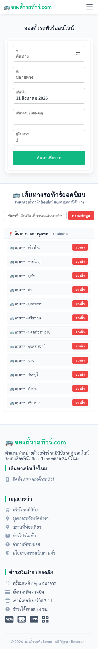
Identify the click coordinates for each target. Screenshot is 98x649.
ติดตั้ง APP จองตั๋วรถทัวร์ (33, 479)
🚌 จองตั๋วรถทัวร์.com (27, 7)
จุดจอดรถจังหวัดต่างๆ (31, 518)
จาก (18, 50)
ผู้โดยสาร (22, 134)
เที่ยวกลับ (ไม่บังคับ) (29, 113)
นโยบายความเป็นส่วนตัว (34, 553)
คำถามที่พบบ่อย (26, 544)
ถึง (17, 71)
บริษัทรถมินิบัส (25, 509)
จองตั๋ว (80, 247)
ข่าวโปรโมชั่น (24, 535)
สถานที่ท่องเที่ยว (27, 527)
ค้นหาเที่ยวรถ (49, 158)
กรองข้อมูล (81, 215)
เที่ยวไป (21, 92)
